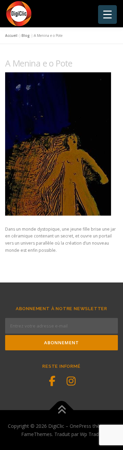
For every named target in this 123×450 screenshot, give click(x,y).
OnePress (80, 426)
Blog (26, 35)
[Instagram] (71, 381)
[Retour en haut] (62, 410)
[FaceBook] (52, 381)
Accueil (11, 35)
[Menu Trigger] (107, 14)
